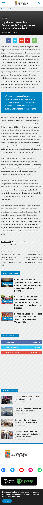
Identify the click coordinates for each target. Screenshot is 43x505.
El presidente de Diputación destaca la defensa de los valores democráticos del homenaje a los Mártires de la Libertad (27, 302)
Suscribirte (35, 352)
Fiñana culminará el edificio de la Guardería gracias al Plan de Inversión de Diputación (33, 258)
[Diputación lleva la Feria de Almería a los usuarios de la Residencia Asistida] (7, 423)
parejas (32, 242)
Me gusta (36, 342)
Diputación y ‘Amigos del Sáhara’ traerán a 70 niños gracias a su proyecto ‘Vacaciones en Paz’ (11, 260)
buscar (14, 242)
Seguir (37, 347)
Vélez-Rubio (13, 245)
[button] (39, 3)
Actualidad (7, 284)
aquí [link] (18, 496)
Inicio (3, 9)
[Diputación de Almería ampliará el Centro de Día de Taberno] (7, 411)
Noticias (4, 18)
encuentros (23, 242)
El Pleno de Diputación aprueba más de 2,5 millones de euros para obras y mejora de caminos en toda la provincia (27, 285)
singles (4, 245)
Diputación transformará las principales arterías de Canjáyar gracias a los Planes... (27, 434)
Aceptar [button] (7, 501)
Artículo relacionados (11, 273)
